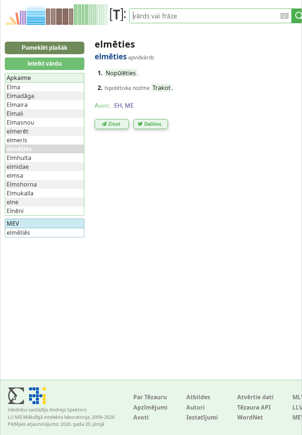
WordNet (250, 417)
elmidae (18, 167)
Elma (13, 87)
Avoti (141, 417)
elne (12, 202)
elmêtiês (18, 233)
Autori (195, 407)
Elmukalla (20, 193)
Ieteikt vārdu (45, 63)
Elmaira (17, 105)
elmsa (15, 175)
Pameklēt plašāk (44, 48)
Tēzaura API (254, 407)
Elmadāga (20, 96)
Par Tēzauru (150, 397)
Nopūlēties (121, 73)
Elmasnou (20, 122)
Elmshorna (22, 184)
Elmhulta (19, 158)
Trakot (161, 88)
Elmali (15, 113)
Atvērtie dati (255, 397)
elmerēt (17, 131)
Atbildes (198, 397)
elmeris (17, 140)
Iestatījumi (202, 417)
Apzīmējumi (150, 407)
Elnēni (15, 211)
